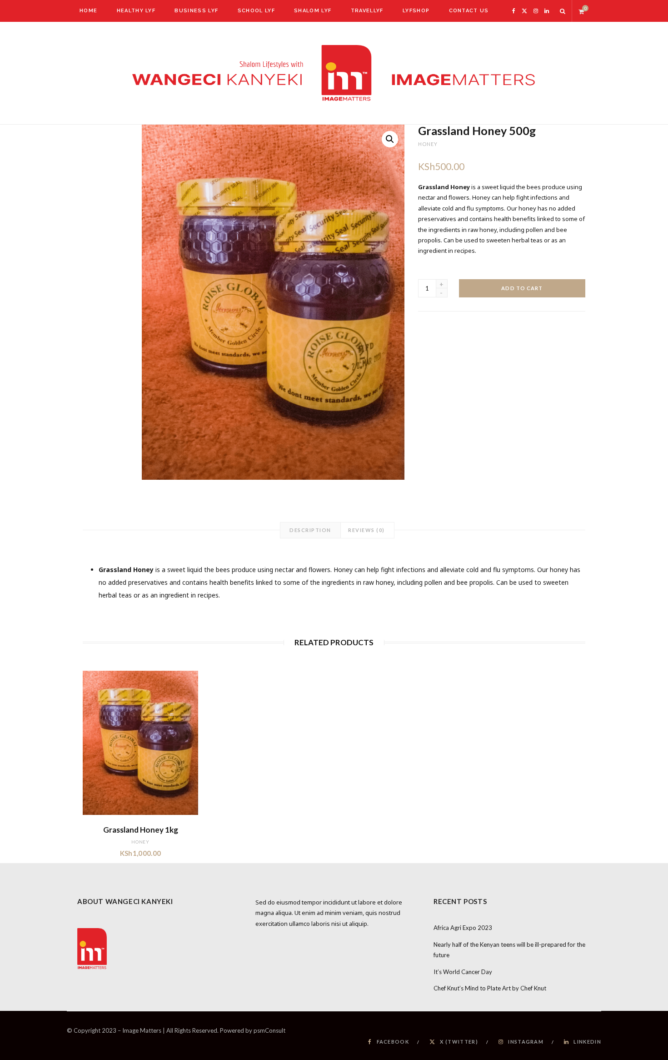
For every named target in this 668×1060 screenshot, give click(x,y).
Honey (428, 144)
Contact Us (469, 11)
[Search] (563, 11)
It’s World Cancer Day (463, 971)
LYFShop (416, 11)
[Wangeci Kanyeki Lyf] (334, 73)
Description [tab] (310, 530)
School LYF (256, 11)
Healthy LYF (136, 11)
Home (88, 11)
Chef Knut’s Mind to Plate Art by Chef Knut (490, 988)
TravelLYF (367, 11)
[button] (390, 139)
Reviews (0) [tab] (366, 530)
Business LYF (196, 11)
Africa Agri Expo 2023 (463, 927)
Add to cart (522, 288)
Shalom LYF (312, 11)
